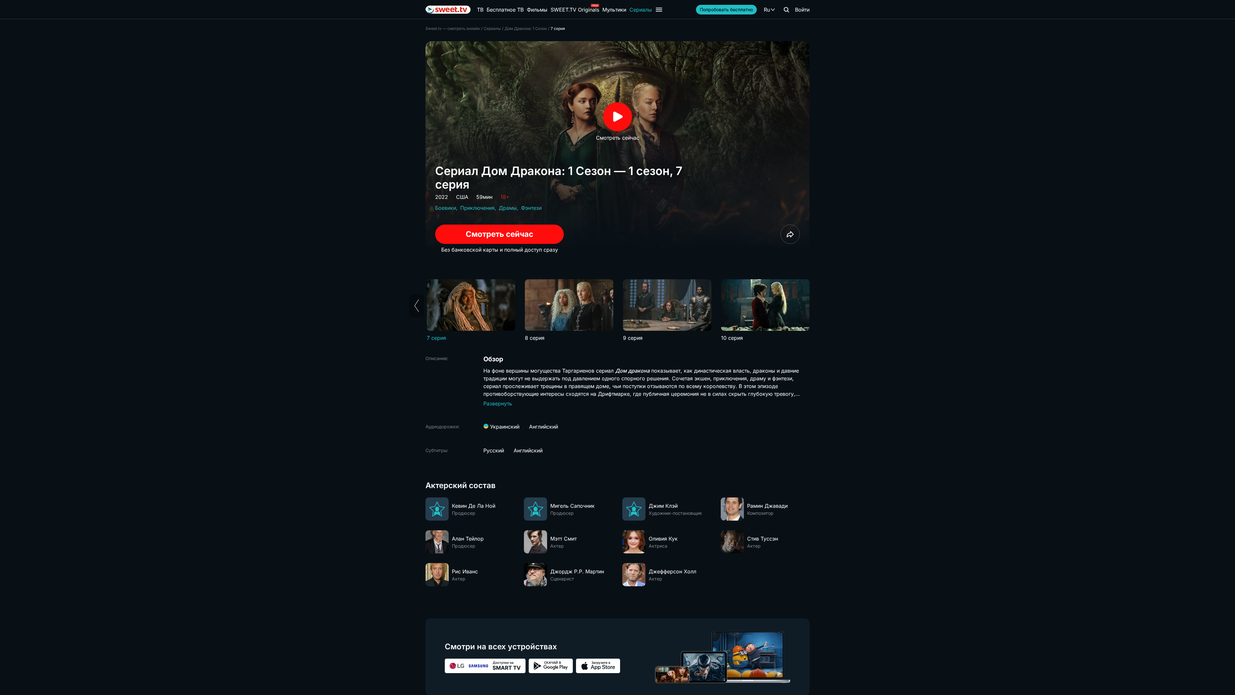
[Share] (790, 234)
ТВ (480, 9)
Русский (493, 450)
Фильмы (537, 9)
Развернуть (497, 403)
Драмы (508, 208)
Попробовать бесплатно (726, 9)
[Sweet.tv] (448, 9)
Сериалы (640, 9)
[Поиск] (786, 9)
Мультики (614, 9)
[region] (617, 310)
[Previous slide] (416, 305)
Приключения (477, 208)
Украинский (504, 426)
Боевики (445, 208)
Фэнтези (531, 208)
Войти (802, 9)
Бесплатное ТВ (505, 9)
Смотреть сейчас (499, 234)
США (462, 197)
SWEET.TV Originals (575, 9)
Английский (543, 426)
